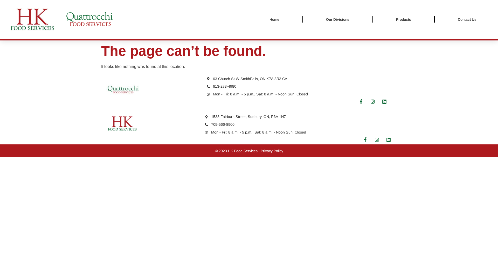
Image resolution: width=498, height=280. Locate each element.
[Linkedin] (384, 101)
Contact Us (467, 19)
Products (403, 19)
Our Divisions (337, 19)
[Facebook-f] (361, 101)
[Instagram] (372, 101)
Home (274, 19)
